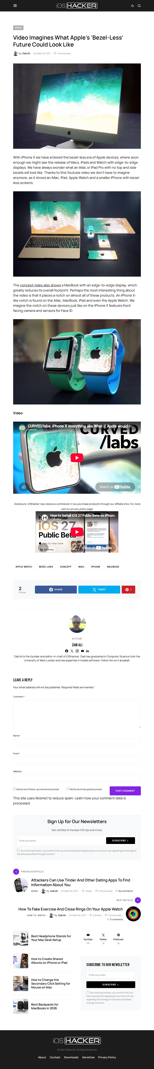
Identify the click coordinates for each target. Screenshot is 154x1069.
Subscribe (119, 840)
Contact (55, 1057)
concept (66, 566)
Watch (42, 915)
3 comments (116, 919)
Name (16, 735)
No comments (126, 891)
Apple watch (24, 566)
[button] (15, 5)
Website (17, 771)
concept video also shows (40, 285)
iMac (81, 566)
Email (16, 753)
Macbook (113, 566)
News (18, 27)
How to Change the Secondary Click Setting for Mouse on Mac (50, 983)
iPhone (95, 566)
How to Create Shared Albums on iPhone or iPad (49, 961)
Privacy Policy (107, 1057)
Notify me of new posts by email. (86, 789)
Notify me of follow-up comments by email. (38, 789)
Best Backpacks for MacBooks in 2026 (44, 1006)
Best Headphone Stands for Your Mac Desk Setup (51, 938)
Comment (19, 696)
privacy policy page (82, 509)
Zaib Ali (77, 644)
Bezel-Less (46, 566)
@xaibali (124, 660)
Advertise (88, 1057)
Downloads (71, 1057)
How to (31, 915)
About (42, 1057)
